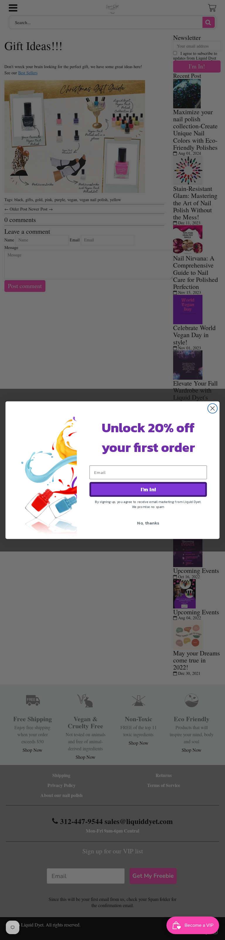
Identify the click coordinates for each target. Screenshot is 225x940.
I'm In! (148, 489)
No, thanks (148, 522)
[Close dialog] (212, 408)
